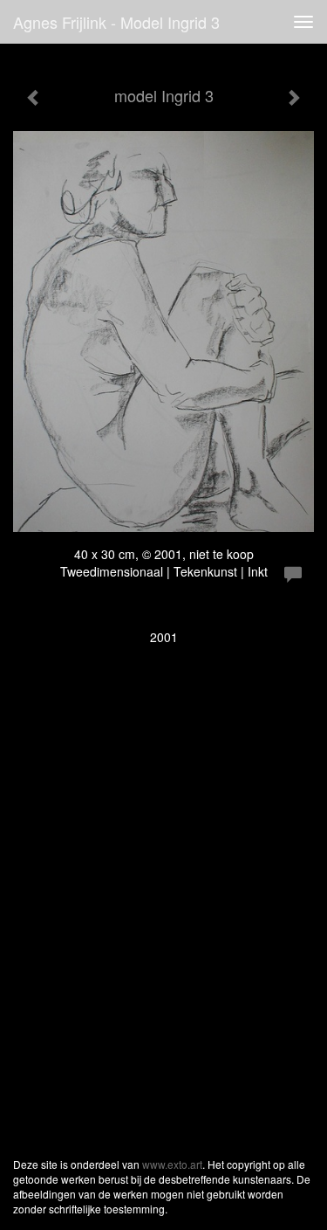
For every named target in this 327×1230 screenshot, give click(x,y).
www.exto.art (172, 1164)
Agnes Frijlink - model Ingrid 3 (116, 21)
